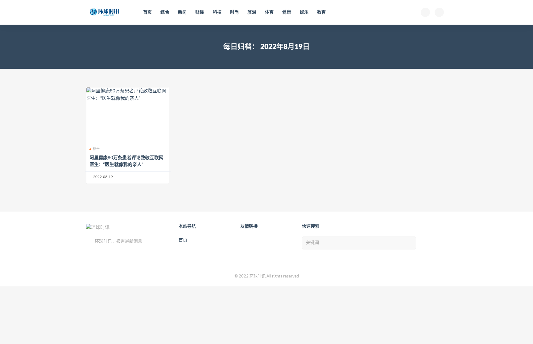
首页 (147, 12)
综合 (164, 12)
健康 (286, 12)
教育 (321, 12)
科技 (217, 12)
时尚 (234, 12)
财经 (199, 12)
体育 (269, 12)
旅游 (251, 12)
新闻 (182, 12)
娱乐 (304, 12)
